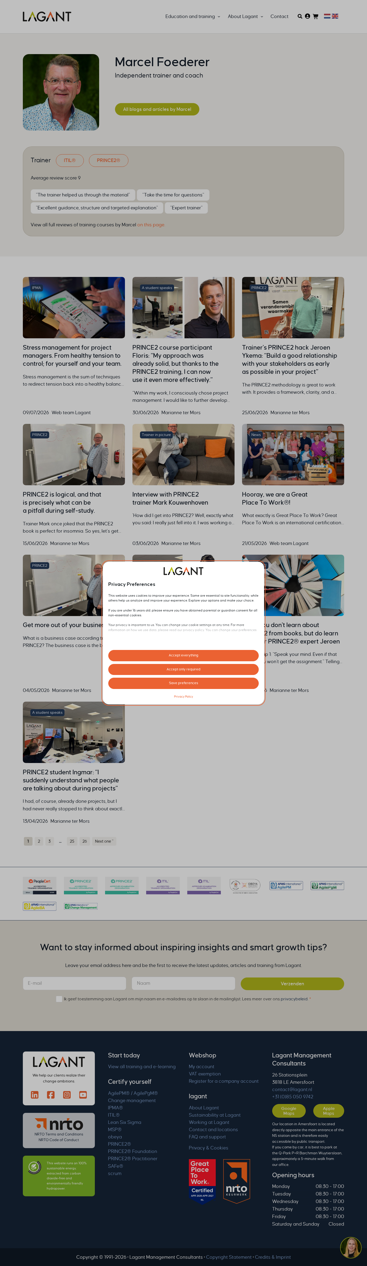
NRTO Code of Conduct (59, 1140)
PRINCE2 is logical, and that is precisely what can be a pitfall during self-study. (62, 502)
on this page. (151, 224)
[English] (334, 15)
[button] (351, 1249)
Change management (132, 1100)
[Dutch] (326, 15)
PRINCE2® (108, 160)
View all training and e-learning (142, 1066)
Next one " (104, 841)
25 (72, 841)
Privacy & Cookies (208, 1148)
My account (201, 1066)
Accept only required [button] (183, 669)
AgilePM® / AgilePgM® (133, 1093)
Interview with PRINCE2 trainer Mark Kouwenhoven (170, 498)
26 (84, 841)
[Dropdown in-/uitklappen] (219, 16)
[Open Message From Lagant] (351, 1248)
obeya (115, 1137)
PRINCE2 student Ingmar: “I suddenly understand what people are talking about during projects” (71, 780)
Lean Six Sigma (124, 1122)
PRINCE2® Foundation (132, 1151)
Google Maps (288, 1110)
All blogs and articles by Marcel (157, 109)
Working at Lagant (209, 1122)
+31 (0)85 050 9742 (292, 1096)
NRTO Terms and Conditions (59, 1134)
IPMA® (115, 1107)
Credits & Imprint (273, 1257)
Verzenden (292, 983)
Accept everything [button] (183, 655)
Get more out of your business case (73, 625)
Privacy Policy (183, 696)
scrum (114, 1173)
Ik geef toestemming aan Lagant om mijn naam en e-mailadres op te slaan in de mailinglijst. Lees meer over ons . (187, 999)
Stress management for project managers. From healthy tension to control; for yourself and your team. (72, 355)
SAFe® (115, 1166)
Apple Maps (329, 1110)
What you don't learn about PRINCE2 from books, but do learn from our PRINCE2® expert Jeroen (291, 633)
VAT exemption (205, 1074)
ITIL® (70, 160)
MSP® (115, 1129)
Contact (280, 16)
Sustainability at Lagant (215, 1115)
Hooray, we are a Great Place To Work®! (275, 498)
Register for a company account (224, 1081)
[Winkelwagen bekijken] (316, 16)
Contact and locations (213, 1129)
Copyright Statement (229, 1257)
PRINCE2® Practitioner (132, 1158)
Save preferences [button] (183, 683)
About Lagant (204, 1107)
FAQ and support (207, 1137)
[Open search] (300, 16)
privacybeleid (294, 999)
